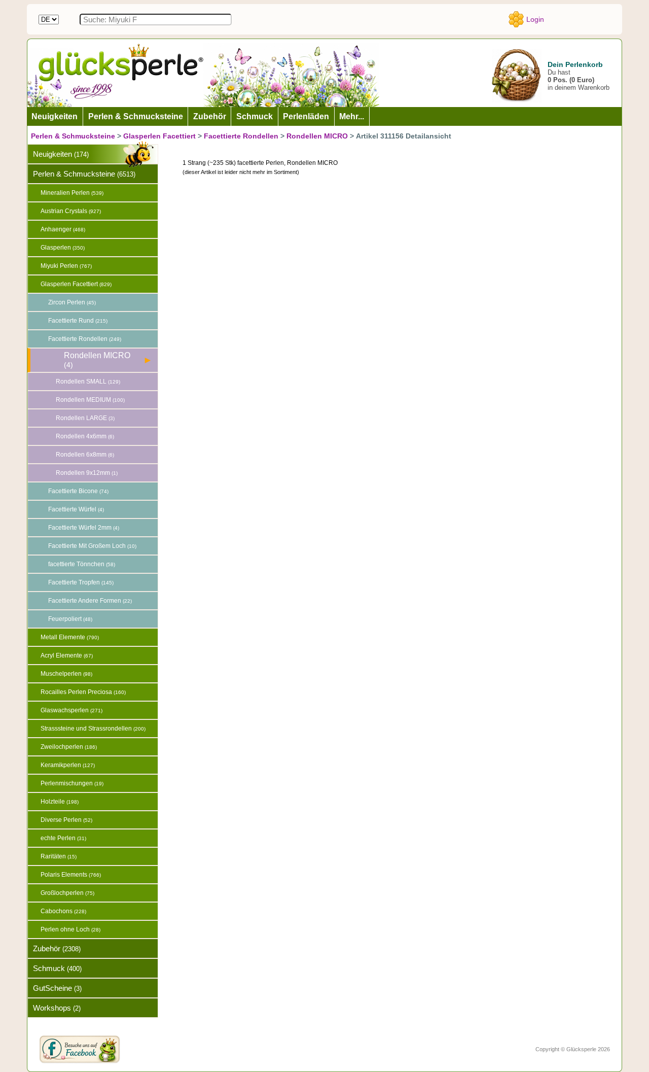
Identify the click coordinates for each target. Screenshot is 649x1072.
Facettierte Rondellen (241, 136)
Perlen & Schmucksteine (73, 136)
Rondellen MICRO (317, 136)
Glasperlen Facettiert (159, 136)
